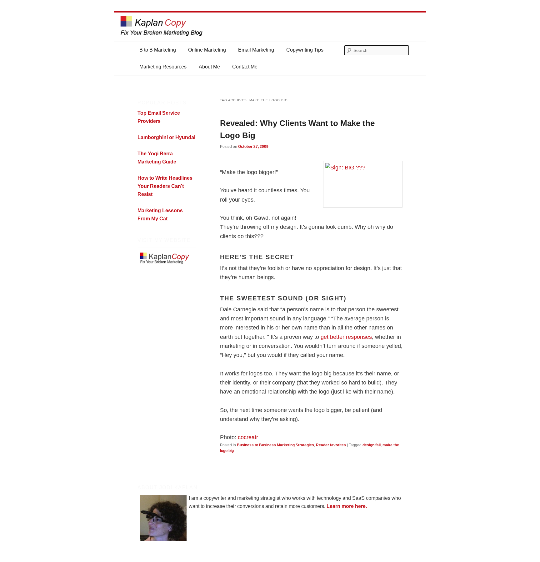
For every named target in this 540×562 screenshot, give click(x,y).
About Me (209, 66)
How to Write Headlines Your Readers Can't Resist (165, 186)
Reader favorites (331, 445)
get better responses (346, 337)
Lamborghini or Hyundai (166, 137)
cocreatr (248, 437)
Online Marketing (207, 50)
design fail (371, 445)
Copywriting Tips (304, 50)
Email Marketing (256, 50)
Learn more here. (347, 506)
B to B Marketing (157, 50)
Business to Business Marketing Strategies (275, 445)
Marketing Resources (163, 66)
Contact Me (245, 66)
